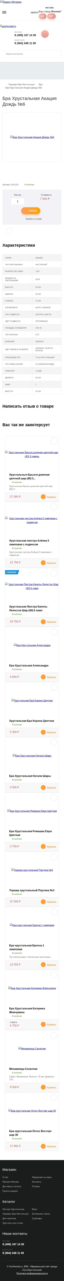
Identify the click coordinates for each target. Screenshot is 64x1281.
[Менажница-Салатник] (32, 1048)
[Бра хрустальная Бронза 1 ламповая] (32, 925)
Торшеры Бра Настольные (15, 1214)
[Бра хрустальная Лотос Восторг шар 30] (32, 1110)
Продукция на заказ (42, 1177)
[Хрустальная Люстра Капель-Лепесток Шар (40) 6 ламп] (32, 586)
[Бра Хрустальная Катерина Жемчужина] (32, 988)
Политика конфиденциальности (32, 1273)
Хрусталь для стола (12, 1223)
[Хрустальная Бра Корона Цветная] (32, 700)
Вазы (34, 1209)
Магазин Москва (10, 1182)
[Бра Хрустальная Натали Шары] (32, 755)
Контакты (36, 1182)
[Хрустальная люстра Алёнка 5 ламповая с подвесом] (32, 520)
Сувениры (37, 1218)
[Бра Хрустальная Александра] (32, 645)
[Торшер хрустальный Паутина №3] (32, 870)
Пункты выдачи (10, 1191)
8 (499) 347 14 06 (25, 35)
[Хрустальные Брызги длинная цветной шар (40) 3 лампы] (32, 454)
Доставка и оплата (11, 1186)
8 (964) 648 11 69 (25, 43)
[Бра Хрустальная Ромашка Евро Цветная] (32, 811)
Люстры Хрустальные (13, 1209)
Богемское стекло (41, 1214)
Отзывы (36, 1186)
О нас (5, 1177)
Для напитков (9, 1218)
